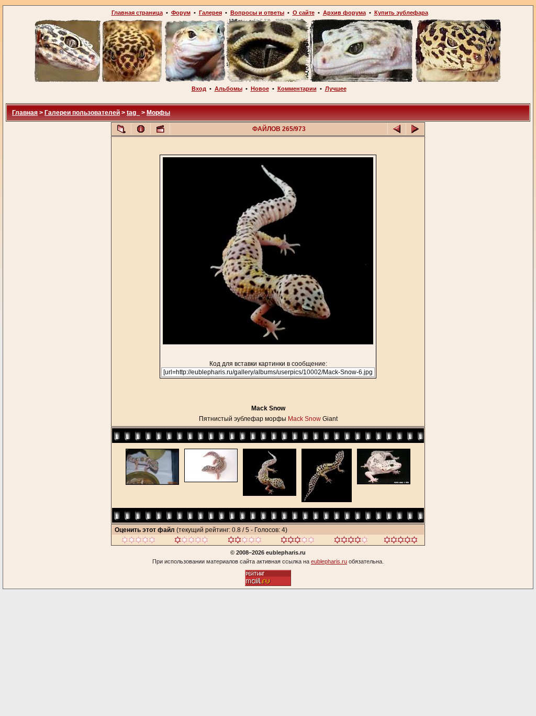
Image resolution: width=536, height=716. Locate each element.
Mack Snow (304, 418)
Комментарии (297, 88)
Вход (199, 88)
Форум (181, 12)
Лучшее (336, 88)
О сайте (304, 12)
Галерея (210, 12)
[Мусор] (138, 541)
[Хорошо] (298, 541)
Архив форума (344, 12)
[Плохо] (191, 541)
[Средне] (245, 541)
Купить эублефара (401, 12)
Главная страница (137, 12)
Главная (25, 112)
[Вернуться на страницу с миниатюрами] (121, 129)
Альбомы (228, 88)
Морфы (158, 112)
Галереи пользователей (82, 112)
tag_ (133, 112)
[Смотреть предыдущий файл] (397, 129)
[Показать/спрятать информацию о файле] (140, 129)
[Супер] (401, 541)
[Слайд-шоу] (160, 129)
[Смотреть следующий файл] (415, 129)
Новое (260, 88)
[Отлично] (351, 541)
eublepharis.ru (329, 561)
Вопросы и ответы (257, 12)
